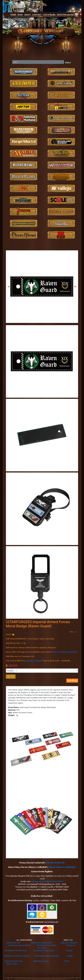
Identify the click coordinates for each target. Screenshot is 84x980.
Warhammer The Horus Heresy (17, 956)
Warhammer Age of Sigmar (19, 945)
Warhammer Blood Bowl (47, 945)
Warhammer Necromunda (41, 943)
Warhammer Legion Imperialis (47, 956)
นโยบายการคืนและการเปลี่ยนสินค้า (62, 867)
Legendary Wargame (34, 661)
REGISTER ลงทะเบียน (66, 15)
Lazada (70, 956)
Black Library (12, 964)
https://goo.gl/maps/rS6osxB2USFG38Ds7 (47, 881)
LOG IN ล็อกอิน (49, 15)
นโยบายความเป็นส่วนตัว (55, 863)
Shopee (69, 950)
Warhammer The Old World (15, 950)
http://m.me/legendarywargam (64, 652)
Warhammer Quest (41, 961)
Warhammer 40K (13, 943)
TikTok (67, 961)
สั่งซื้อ (11, 676)
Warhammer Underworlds (43, 950)
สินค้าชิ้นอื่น (72, 681)
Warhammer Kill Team (14, 961)
